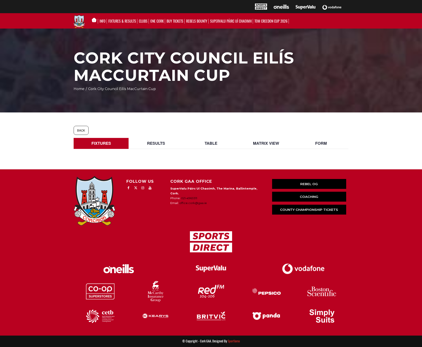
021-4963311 (189, 198)
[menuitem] (95, 21)
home (79, 89)
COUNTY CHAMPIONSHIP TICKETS (309, 210)
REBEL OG (309, 184)
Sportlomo (234, 341)
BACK (81, 130)
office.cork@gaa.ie (193, 203)
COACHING (309, 197)
